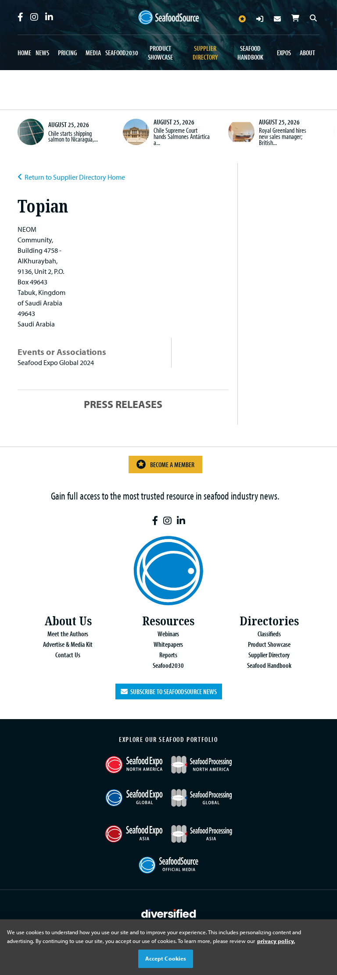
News (42, 52)
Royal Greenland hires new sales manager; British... (282, 136)
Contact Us (67, 654)
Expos (284, 52)
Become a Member (172, 464)
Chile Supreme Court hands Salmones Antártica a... (182, 136)
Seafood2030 (121, 52)
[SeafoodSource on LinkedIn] (49, 17)
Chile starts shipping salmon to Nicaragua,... (73, 136)
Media (93, 52)
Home (24, 52)
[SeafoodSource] (168, 17)
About (307, 52)
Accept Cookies (165, 958)
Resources (168, 621)
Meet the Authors (67, 633)
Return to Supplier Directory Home (75, 177)
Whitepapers (168, 644)
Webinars (168, 633)
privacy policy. (276, 940)
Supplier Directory (205, 52)
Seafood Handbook (250, 52)
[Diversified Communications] (168, 912)
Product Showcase (160, 52)
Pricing (67, 52)
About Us (68, 621)
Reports (168, 654)
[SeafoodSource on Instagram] (34, 17)
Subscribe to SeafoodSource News (172, 691)
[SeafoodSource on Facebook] (20, 17)
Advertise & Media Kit (68, 644)
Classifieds (269, 633)
